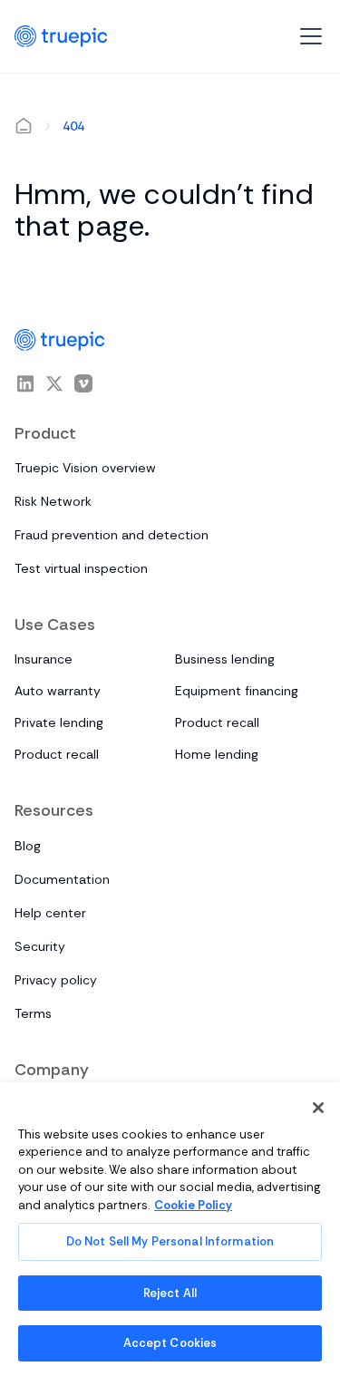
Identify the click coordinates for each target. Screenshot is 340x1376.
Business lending (225, 659)
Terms (33, 1013)
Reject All (170, 1293)
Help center (50, 913)
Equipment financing (236, 691)
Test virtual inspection (81, 568)
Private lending (59, 722)
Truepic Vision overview (85, 468)
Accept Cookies (170, 1343)
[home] (61, 36)
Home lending (216, 754)
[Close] (318, 1108)
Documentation (62, 879)
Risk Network (53, 501)
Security (40, 946)
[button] (307, 36)
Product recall (217, 722)
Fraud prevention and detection (112, 535)
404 (73, 126)
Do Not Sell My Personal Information (170, 1241)
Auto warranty (58, 691)
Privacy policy (56, 980)
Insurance (44, 659)
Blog (28, 846)
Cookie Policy (193, 1205)
